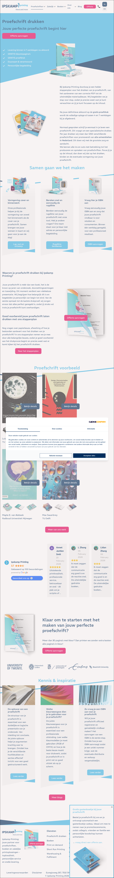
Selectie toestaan (55, 455)
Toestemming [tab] (23, 429)
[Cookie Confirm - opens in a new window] (97, 421)
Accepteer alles (89, 455)
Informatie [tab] (91, 429)
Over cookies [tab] (57, 429)
